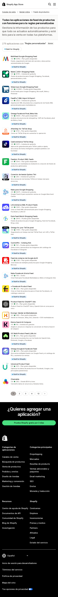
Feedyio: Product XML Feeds (22, 159)
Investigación (8, 528)
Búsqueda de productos (13, 462)
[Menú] (54, 4)
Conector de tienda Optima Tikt (23, 174)
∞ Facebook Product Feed (21, 286)
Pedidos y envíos (10, 471)
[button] (29, 61)
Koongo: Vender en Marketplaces (24, 313)
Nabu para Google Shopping (22, 190)
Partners (34, 528)
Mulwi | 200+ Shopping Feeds (23, 72)
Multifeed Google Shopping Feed (24, 56)
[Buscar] (49, 4)
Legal (32, 537)
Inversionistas (36, 518)
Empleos (34, 513)
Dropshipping (36, 454)
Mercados (34, 459)
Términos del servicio (12, 569)
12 (38, 394)
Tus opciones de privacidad (15, 589)
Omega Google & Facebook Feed (24, 349)
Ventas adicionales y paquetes (39, 470)
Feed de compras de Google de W (24, 258)
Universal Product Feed (20, 364)
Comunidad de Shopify (12, 518)
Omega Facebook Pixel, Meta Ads (24, 114)
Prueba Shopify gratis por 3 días (29, 423)
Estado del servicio (39, 542)
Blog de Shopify (9, 523)
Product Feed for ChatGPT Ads (23, 302)
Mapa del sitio (9, 583)
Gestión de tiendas (11, 486)
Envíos (33, 486)
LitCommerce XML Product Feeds (24, 205)
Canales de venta (10, 457)
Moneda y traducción (40, 491)
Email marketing (37, 476)
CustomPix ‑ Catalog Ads (21, 243)
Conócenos (35, 508)
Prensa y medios (37, 523)
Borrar (50, 43)
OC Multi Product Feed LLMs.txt (23, 333)
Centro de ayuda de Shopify (15, 508)
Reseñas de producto (40, 464)
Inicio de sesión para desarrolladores (19, 563)
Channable (15, 379)
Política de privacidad (12, 576)
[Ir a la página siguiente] (44, 394)
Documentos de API (11, 513)
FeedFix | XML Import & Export (23, 98)
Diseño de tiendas (10, 476)
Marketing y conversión (13, 481)
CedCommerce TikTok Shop (22, 142)
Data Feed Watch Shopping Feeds (24, 216)
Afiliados (34, 533)
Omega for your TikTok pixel (22, 228)
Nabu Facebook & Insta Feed (22, 273)
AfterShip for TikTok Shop (21, 129)
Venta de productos (11, 466)
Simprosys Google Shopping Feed (24, 87)
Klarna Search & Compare (21, 322)
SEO (32, 481)
